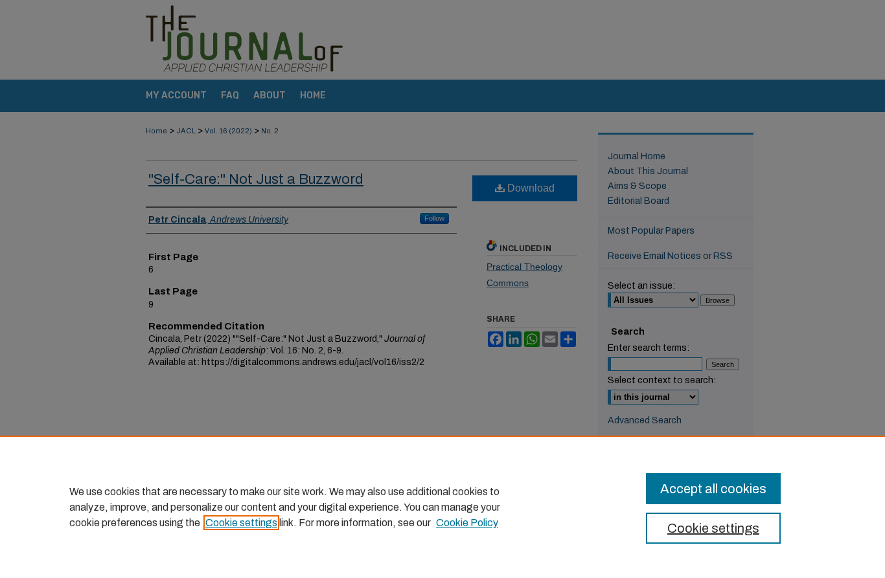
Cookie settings (241, 522)
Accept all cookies (713, 489)
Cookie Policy (467, 522)
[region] (442, 507)
